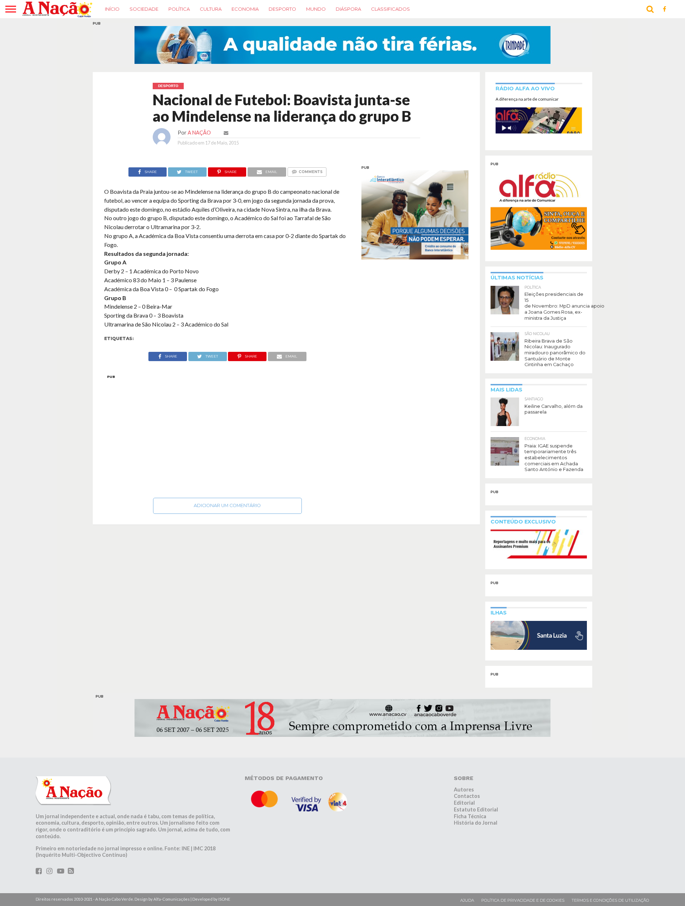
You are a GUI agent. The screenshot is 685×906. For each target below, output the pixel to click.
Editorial (464, 803)
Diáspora (348, 9)
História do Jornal (475, 823)
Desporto (282, 9)
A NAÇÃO (199, 133)
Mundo (316, 9)
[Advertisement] (227, 434)
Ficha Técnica (470, 816)
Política (179, 9)
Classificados (390, 9)
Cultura (211, 9)
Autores (464, 789)
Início (112, 9)
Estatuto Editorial (476, 809)
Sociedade (144, 9)
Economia (245, 9)
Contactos (467, 796)
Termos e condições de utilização (610, 900)
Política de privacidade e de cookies (522, 900)
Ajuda (467, 900)
